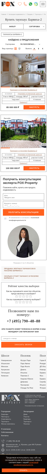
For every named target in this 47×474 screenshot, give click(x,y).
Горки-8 (43, 360)
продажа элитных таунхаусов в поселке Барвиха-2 (19, 269)
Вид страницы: (8, 48)
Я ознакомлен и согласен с (24, 219)
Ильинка (23, 373)
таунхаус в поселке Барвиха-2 (23, 90)
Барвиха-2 (23, 102)
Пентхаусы (5, 417)
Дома (25, 414)
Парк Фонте (25, 366)
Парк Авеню (25, 363)
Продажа (30, 14)
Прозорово (24, 385)
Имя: (6, 195)
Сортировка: (10, 44)
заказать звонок (23, 345)
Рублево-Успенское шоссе (30, 94)
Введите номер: (10, 203)
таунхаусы (38, 14)
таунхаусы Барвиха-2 (12, 34)
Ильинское (5, 363)
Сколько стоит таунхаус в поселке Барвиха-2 (21, 277)
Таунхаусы (5, 421)
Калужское (5, 370)
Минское (4, 366)
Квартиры (4, 414)
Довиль (23, 370)
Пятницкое (5, 373)
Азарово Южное (26, 379)
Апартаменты (6, 419)
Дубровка (24, 382)
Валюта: (29, 48)
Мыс (41, 376)
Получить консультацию (23, 212)
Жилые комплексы (8, 424)
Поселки (27, 424)
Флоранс (43, 388)
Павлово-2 (24, 376)
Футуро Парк (25, 360)
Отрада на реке (26, 388)
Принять (23, 470)
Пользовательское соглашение (34, 405)
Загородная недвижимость (16, 14)
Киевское (4, 376)
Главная (3, 14)
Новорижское (6, 360)
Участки (26, 417)
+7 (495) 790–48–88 (23, 321)
